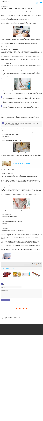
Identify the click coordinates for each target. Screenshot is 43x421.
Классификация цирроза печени (36, 279)
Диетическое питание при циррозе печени (16, 279)
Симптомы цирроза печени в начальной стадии (6, 279)
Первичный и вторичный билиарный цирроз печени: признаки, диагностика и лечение (26, 162)
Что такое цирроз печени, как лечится (22, 254)
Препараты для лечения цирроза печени (26, 279)
